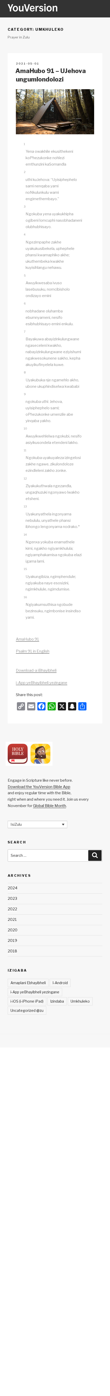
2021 (12, 919)
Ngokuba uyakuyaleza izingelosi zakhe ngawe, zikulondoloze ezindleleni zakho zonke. (53, 464)
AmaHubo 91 (27, 639)
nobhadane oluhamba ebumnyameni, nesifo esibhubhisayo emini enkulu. (49, 317)
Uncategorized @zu (26, 1010)
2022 (12, 909)
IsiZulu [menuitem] (16, 824)
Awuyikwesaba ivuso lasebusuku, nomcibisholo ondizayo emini (48, 289)
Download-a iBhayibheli (36, 670)
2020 (12, 930)
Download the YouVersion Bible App (39, 786)
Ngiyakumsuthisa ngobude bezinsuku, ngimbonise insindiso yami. (53, 611)
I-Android (60, 983)
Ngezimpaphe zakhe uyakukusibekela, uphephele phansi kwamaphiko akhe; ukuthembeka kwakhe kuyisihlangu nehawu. (50, 255)
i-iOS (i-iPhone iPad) (26, 1001)
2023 (12, 898)
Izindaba (57, 1001)
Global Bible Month (49, 805)
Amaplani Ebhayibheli (28, 983)
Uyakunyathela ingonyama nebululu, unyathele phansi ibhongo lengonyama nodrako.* (53, 520)
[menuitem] (37, 824)
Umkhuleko (80, 1001)
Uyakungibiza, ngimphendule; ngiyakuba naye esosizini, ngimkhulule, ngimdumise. (51, 583)
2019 (12, 940)
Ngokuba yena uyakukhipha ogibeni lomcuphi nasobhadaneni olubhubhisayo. (54, 220)
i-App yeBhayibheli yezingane (41, 682)
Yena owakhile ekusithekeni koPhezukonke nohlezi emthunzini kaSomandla (49, 158)
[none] (37, 824)
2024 (12, 888)
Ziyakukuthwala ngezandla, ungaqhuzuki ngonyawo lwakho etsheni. (53, 492)
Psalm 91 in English (32, 651)
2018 (12, 951)
